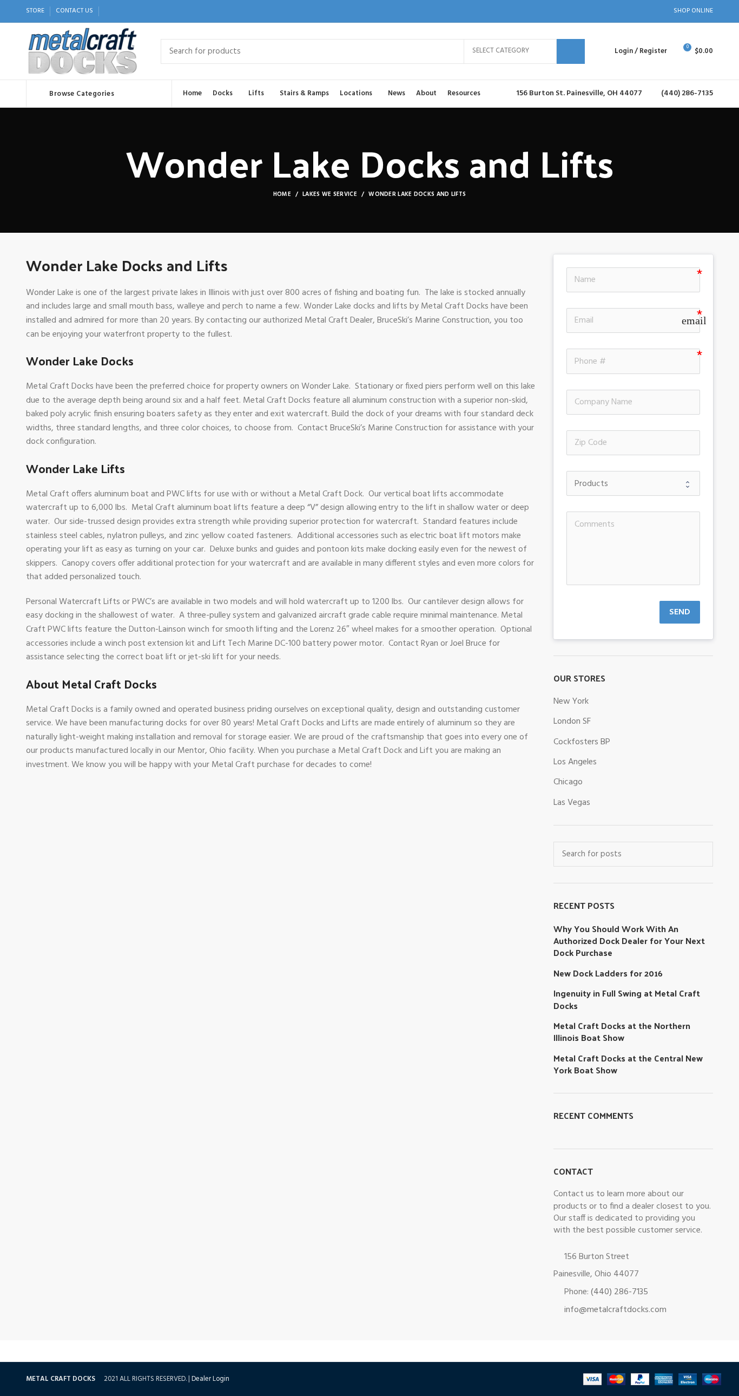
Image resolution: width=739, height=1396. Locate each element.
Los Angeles (575, 762)
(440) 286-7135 (619, 1292)
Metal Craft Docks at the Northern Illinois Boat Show (621, 1032)
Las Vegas (571, 803)
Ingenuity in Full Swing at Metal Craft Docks (626, 999)
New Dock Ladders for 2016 (608, 973)
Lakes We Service (329, 194)
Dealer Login (210, 1379)
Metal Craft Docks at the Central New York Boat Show (628, 1064)
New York (571, 701)
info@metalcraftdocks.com (615, 1310)
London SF (572, 722)
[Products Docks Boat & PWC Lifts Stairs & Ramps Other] (633, 483)
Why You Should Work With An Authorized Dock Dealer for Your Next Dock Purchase (629, 941)
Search (571, 51)
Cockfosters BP (581, 742)
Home (282, 194)
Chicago (568, 782)
